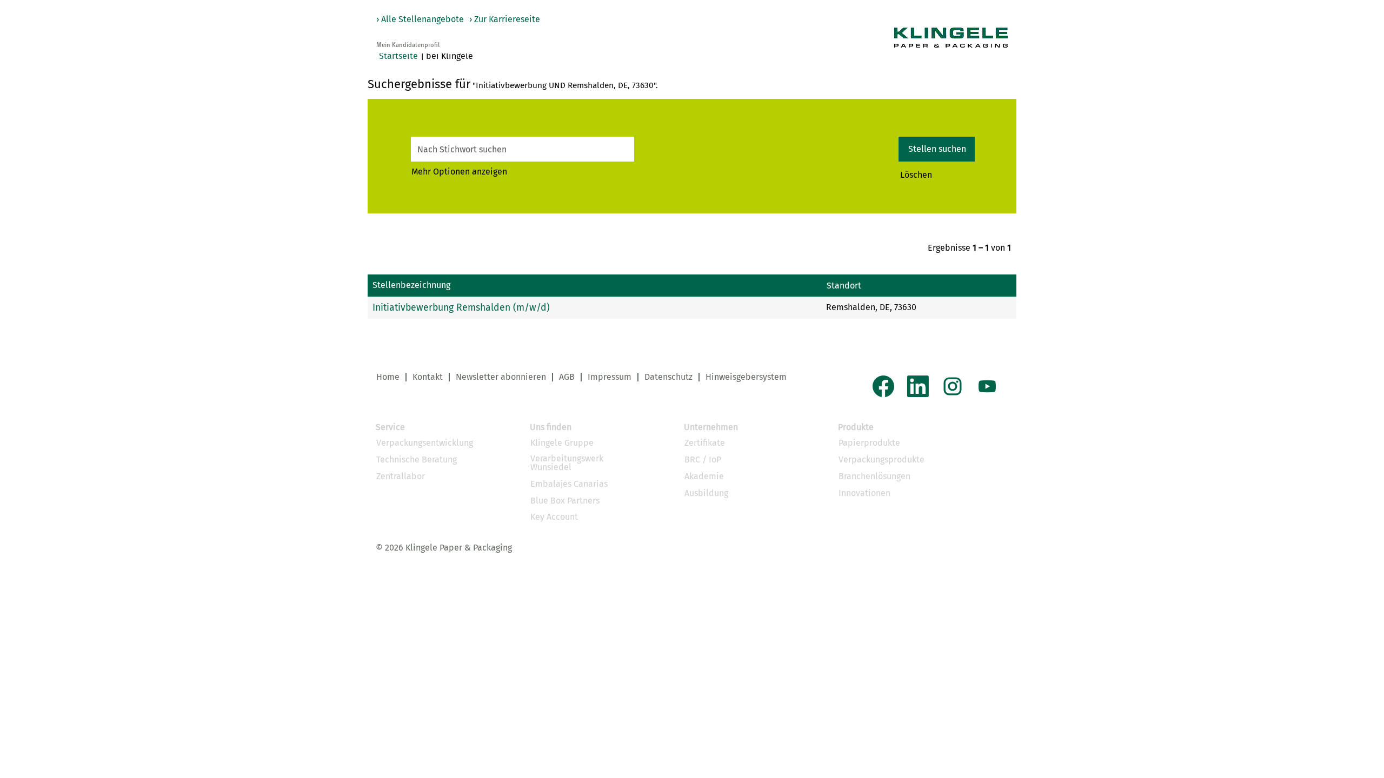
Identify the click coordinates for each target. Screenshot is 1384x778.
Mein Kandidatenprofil (408, 45)
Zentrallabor (400, 476)
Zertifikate (704, 443)
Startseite (398, 56)
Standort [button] (844, 285)
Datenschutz (668, 377)
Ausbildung (706, 493)
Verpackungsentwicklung (424, 443)
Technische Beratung (416, 460)
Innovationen (864, 493)
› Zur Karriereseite (504, 19)
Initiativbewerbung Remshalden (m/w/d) (461, 307)
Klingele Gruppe (562, 443)
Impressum (609, 377)
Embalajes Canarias (569, 484)
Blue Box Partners (565, 501)
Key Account (554, 517)
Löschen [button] (916, 175)
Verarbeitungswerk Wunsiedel (566, 463)
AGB (567, 377)
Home (388, 377)
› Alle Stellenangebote (420, 19)
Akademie (704, 476)
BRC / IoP (702, 460)
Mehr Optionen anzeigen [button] (459, 171)
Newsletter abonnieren (501, 377)
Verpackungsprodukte (881, 460)
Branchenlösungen (874, 476)
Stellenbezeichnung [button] (411, 285)
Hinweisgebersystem (746, 377)
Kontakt (427, 377)
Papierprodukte (869, 443)
